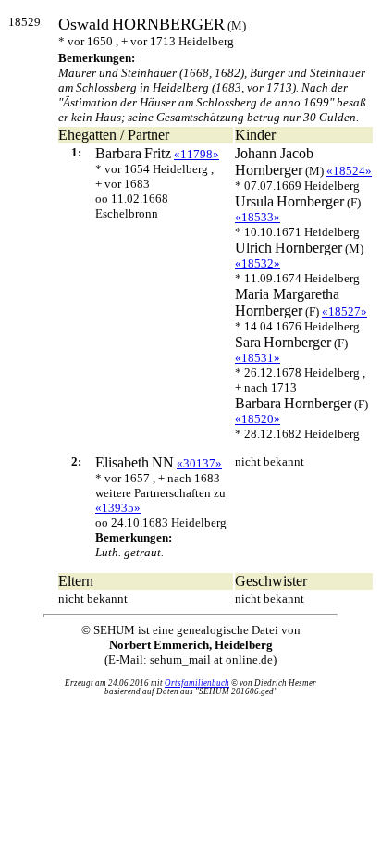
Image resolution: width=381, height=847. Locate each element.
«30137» (199, 463)
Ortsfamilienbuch (197, 683)
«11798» (196, 154)
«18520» (257, 419)
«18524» (349, 171)
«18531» (257, 358)
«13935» (118, 508)
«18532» (257, 263)
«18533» (257, 217)
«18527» (344, 311)
